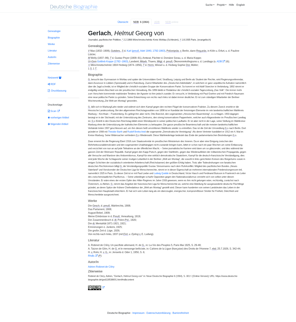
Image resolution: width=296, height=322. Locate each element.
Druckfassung (58, 90)
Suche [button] (209, 5)
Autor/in (52, 57)
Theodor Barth (115, 131)
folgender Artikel (59, 124)
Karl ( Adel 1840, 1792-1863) (146, 50)
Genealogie (54, 31)
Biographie (54, 37)
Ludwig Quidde (161, 173)
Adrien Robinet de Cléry (101, 266)
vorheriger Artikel (60, 117)
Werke (51, 44)
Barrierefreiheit (181, 313)
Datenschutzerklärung (158, 313)
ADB (219, 61)
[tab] (141, 22)
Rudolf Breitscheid (136, 131)
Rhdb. (91, 255)
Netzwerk (53, 77)
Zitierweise (54, 63)
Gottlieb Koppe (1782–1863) (112, 61)
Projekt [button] (221, 5)
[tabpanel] (148, 160)
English (240, 5)
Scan (53, 111)
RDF (53, 84)
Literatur (52, 50)
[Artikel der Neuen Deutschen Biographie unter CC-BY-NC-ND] (96, 287)
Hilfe (231, 5)
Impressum (138, 313)
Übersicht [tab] (123, 22)
